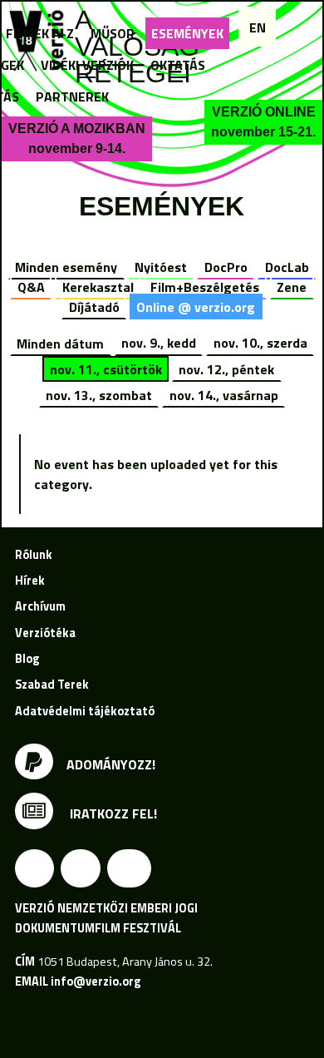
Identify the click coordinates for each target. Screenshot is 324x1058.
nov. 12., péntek (226, 369)
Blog (27, 659)
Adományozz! (110, 764)
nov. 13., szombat (99, 395)
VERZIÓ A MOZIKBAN (76, 138)
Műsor (113, 33)
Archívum (40, 606)
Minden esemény (66, 267)
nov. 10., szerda (260, 343)
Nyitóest (161, 267)
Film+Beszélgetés (204, 287)
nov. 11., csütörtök (106, 369)
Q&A (31, 287)
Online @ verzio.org (195, 307)
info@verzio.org (95, 981)
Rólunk (33, 555)
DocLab (287, 267)
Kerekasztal (98, 287)
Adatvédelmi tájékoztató (85, 711)
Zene (292, 287)
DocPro (226, 267)
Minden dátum (60, 343)
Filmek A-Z (40, 33)
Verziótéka (45, 633)
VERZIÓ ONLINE (263, 122)
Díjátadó (94, 307)
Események (187, 33)
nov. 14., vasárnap (223, 395)
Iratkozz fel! (111, 813)
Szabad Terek (52, 684)
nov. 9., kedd (158, 343)
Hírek (30, 580)
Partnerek (72, 96)
